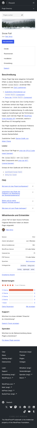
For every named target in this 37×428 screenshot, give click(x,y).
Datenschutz (6, 362)
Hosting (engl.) (7, 358)
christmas (23, 265)
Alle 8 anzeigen (30, 261)
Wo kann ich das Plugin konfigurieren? (15, 186)
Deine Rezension (8, 306)
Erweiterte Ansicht (8, 275)
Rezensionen (8, 54)
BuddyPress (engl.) (9, 394)
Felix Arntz (8, 36)
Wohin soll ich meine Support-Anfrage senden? (11, 201)
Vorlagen (22, 362)
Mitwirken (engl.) (25, 368)
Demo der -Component (18, 97)
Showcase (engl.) (25, 352)
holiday (20, 269)
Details (6, 49)
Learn (4, 368)
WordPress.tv (7, 378)
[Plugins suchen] (22, 15)
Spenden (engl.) (25, 374)
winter (32, 269)
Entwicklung (8, 63)
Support (6, 68)
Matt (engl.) (7, 387)
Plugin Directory (7, 8)
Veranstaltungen (25, 371)
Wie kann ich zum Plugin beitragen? (14, 208)
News (4, 355)
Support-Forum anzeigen (10, 323)
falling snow (31, 265)
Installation (7, 58)
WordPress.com (8, 384)
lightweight (26, 269)
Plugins (21, 358)
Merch (22, 378)
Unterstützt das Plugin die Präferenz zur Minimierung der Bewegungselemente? (11, 193)
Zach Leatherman (20, 87)
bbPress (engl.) (8, 390)
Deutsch (9, 402)
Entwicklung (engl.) (8, 374)
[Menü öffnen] (34, 3)
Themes (22, 355)
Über (3, 352)
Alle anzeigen (30, 306)
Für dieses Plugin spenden (11, 340)
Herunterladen (8, 41)
